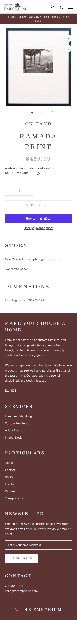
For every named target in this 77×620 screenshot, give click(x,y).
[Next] (52, 112)
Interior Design (14, 438)
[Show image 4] (45, 113)
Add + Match (13, 430)
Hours (9, 477)
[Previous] (24, 112)
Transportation (14, 498)
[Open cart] (61, 6)
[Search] (52, 7)
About (9, 463)
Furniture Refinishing (18, 416)
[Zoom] (68, 38)
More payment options (38, 228)
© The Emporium (38, 609)
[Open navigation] (70, 7)
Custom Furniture (16, 423)
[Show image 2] (36, 113)
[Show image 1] (32, 113)
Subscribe (21, 558)
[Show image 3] (41, 113)
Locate (9, 484)
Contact (10, 470)
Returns (10, 491)
